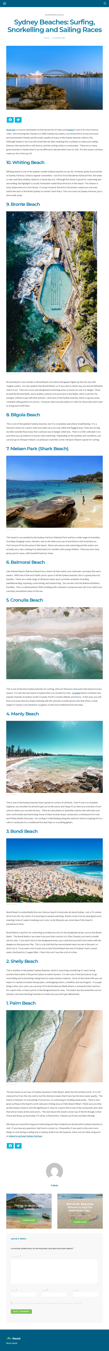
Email (45, 1290)
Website (76, 1291)
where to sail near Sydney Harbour (25, 1136)
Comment (15, 1257)
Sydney (70, 129)
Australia (10, 129)
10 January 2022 (33, 1214)
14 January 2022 (58, 38)
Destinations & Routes (54, 15)
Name (14, 1290)
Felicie (46, 38)
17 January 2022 (84, 1215)
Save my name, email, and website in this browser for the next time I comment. (48, 1303)
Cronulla (76, 692)
